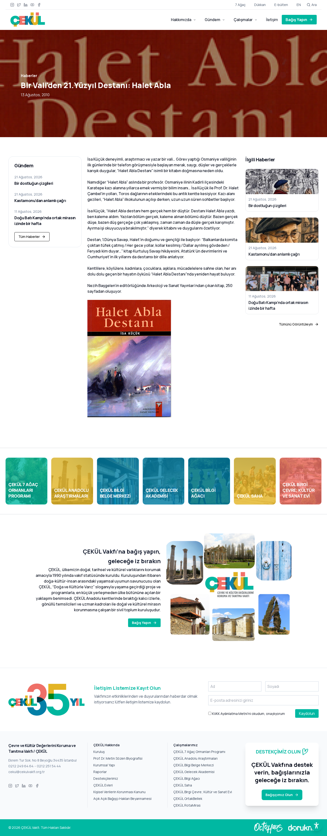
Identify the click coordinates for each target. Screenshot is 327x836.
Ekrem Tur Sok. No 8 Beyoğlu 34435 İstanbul (42, 760)
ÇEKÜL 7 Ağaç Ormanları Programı (199, 751)
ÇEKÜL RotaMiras (187, 805)
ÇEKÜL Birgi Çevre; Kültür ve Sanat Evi (202, 792)
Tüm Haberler (29, 236)
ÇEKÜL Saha (182, 785)
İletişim (272, 19)
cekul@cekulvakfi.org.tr (26, 771)
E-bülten (281, 4)
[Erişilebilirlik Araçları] (316, 825)
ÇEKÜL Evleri (103, 785)
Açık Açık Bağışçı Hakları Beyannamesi (122, 798)
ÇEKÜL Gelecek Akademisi (193, 771)
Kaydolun (307, 713)
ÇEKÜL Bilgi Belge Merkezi (193, 765)
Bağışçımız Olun (279, 794)
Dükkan (260, 4)
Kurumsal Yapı (104, 765)
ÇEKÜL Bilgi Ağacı (186, 778)
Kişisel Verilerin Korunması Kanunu (119, 792)
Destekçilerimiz (105, 778)
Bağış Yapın (296, 19)
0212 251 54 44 (49, 766)
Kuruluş (99, 751)
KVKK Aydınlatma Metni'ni (231, 713)
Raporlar (100, 771)
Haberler (29, 75)
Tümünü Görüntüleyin (296, 324)
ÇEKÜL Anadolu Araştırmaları (195, 758)
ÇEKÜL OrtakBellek (187, 798)
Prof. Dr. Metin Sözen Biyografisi (117, 758)
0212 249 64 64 (21, 766)
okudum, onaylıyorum (248, 713)
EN (299, 4)
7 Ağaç (240, 4)
